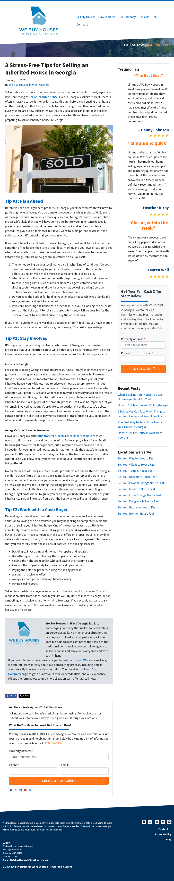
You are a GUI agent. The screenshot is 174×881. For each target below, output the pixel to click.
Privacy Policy (163, 834)
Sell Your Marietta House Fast (136, 489)
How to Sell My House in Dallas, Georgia (143, 405)
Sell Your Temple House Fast (136, 471)
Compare (82, 24)
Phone (14, 765)
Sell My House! (85, 17)
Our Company (127, 17)
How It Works (106, 17)
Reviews (144, 17)
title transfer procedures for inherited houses (66, 436)
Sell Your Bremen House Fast (136, 514)
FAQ (154, 17)
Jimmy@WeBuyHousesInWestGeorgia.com (26, 860)
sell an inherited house (43, 97)
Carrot (68, 867)
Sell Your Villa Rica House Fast (136, 465)
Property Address (21, 751)
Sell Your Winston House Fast (136, 458)
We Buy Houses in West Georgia (29, 85)
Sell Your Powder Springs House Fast (141, 483)
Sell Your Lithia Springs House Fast (139, 495)
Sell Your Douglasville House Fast (138, 501)
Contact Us (164, 829)
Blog (168, 839)
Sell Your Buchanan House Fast (137, 507)
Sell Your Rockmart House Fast (137, 477)
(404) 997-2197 (157, 45)
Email (65, 765)
